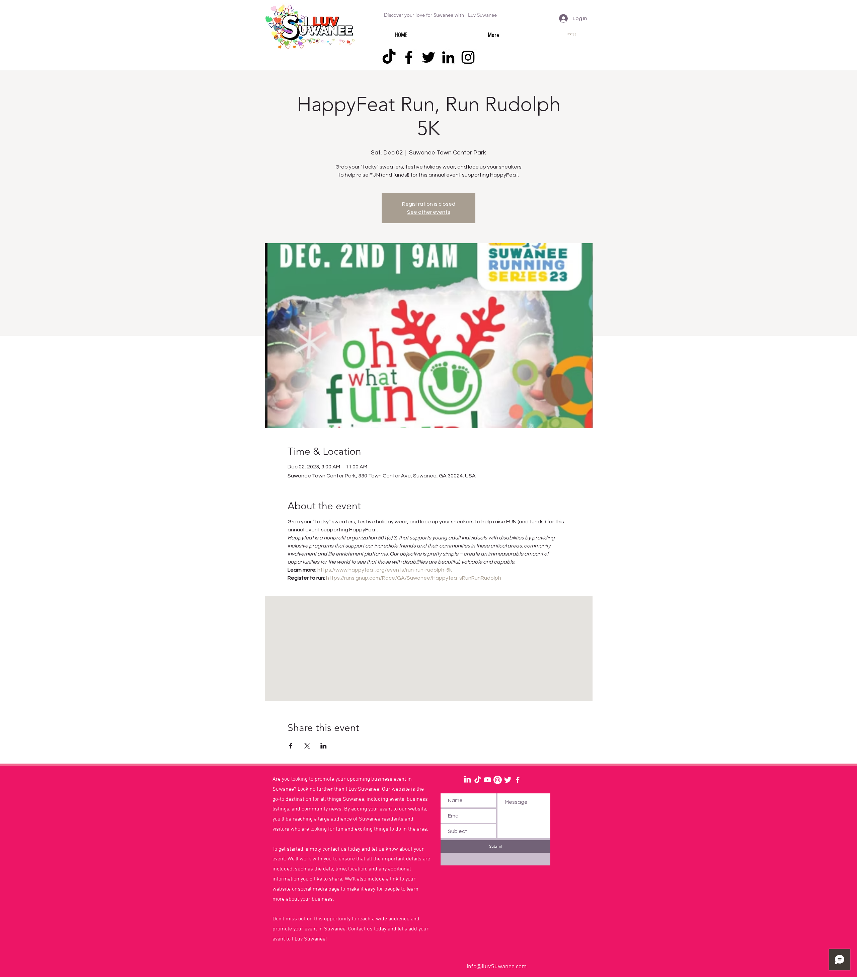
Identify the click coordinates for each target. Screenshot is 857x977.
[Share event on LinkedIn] (323, 745)
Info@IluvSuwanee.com (497, 966)
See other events (428, 212)
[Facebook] (408, 57)
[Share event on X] (307, 745)
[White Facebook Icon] (518, 780)
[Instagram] (468, 57)
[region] (208, 797)
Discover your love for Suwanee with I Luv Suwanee (440, 15)
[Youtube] (487, 780)
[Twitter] (428, 57)
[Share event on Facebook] (291, 745)
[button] (572, 34)
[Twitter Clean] (507, 780)
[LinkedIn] (448, 57)
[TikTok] (389, 57)
